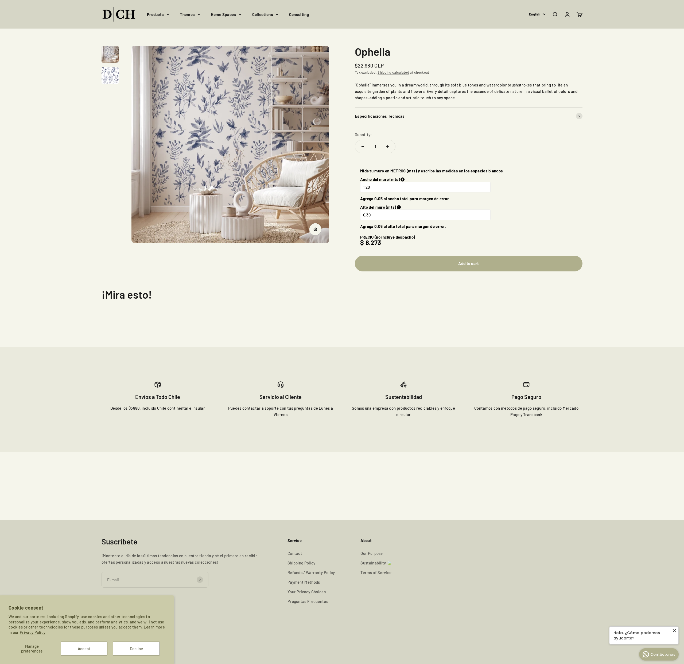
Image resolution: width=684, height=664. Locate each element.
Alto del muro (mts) (405, 207)
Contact (294, 553)
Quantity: (363, 134)
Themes (187, 14)
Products (155, 14)
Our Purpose (371, 553)
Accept (84, 648)
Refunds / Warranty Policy (311, 572)
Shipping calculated (393, 72)
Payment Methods (303, 582)
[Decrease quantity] (363, 146)
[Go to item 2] (110, 76)
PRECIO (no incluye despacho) (387, 237)
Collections (262, 14)
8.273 (373, 242)
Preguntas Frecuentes (307, 601)
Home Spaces (223, 14)
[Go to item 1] (110, 55)
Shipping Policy (301, 562)
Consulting (299, 14)
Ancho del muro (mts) (402, 179)
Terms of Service (375, 572)
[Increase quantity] (387, 146)
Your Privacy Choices (306, 591)
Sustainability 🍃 (376, 562)
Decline (136, 648)
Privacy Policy (32, 632)
